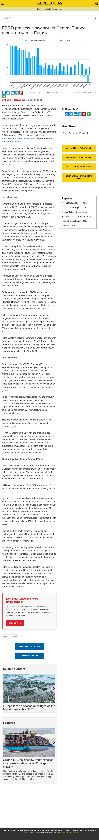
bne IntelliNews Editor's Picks (78, 148)
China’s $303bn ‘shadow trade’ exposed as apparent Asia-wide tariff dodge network (28, 763)
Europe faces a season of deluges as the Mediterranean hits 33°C (29, 707)
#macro (14, 636)
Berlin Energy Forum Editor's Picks (79, 177)
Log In (39, 9)
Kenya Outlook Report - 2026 (74, 207)
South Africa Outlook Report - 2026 (76, 216)
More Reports (68, 225)
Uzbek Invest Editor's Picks (78, 157)
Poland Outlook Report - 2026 (74, 203)
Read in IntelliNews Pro (29, 647)
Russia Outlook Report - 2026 (74, 221)
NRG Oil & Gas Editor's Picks (79, 167)
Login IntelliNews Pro (53, 9)
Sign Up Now (15, 622)
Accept (59, 833)
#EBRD (5, 636)
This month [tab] (83, 133)
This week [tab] (73, 133)
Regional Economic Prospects (22, 138)
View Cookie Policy (70, 833)
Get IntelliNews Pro (29, 656)
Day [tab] (64, 133)
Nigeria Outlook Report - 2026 (74, 212)
